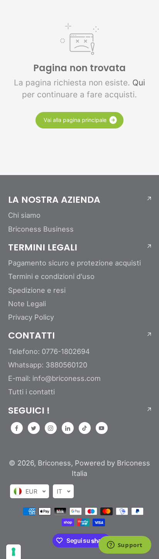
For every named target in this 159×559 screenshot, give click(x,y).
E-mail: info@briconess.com (54, 378)
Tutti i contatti (31, 391)
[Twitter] (33, 428)
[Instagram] (50, 428)
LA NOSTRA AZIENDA (54, 199)
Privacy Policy (31, 317)
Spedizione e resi (37, 290)
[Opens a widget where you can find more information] (124, 545)
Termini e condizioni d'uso (51, 276)
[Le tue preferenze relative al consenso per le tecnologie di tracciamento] (13, 551)
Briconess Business (41, 229)
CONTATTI (31, 335)
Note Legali (27, 303)
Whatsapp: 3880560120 (47, 364)
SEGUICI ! (29, 410)
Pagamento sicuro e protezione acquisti (74, 263)
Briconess (54, 463)
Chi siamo (24, 215)
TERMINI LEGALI (42, 247)
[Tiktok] (84, 428)
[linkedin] (67, 428)
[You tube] (101, 428)
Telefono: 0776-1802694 (49, 351)
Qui (138, 82)
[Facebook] (16, 428)
